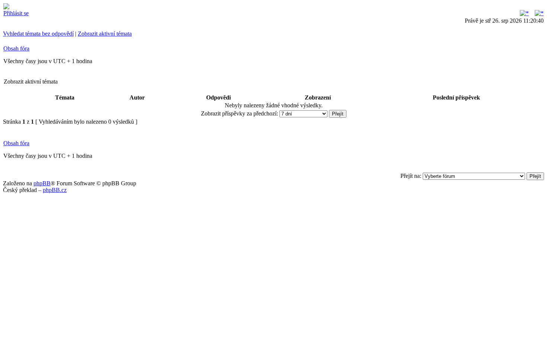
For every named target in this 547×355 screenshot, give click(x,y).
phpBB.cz (55, 190)
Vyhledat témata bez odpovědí (38, 33)
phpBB (42, 183)
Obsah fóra (16, 48)
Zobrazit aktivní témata (105, 33)
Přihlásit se (16, 13)
